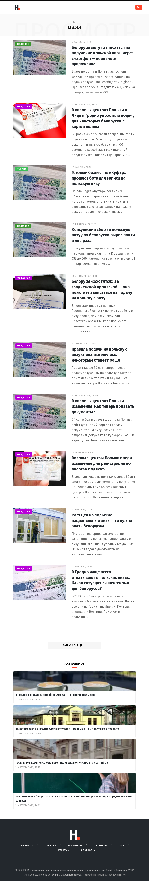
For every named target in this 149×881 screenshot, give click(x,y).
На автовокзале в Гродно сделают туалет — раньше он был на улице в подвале (67, 728)
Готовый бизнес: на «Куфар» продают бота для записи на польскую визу (99, 178)
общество (23, 106)
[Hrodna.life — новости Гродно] (17, 7)
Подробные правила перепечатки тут (104, 874)
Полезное (23, 44)
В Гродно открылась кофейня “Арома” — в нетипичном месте (55, 695)
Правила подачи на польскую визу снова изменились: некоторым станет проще (100, 355)
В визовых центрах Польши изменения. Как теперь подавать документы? (103, 406)
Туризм (21, 169)
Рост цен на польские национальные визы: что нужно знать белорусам (102, 521)
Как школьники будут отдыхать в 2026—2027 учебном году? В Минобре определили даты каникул (73, 798)
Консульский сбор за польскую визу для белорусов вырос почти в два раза (103, 235)
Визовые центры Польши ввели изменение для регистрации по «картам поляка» (102, 463)
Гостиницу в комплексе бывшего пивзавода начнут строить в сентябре (62, 762)
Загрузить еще (73, 645)
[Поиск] (127, 7)
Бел (138, 7)
